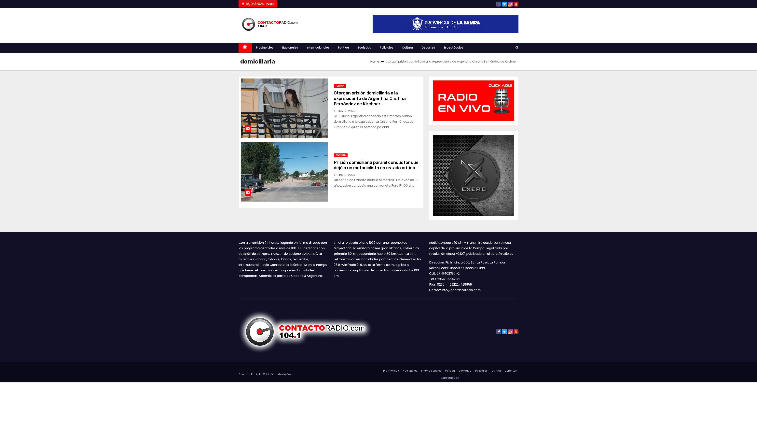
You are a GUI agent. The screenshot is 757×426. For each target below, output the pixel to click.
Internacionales (318, 48)
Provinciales (264, 48)
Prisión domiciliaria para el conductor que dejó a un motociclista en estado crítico (376, 165)
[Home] (245, 48)
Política (343, 48)
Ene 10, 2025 (346, 175)
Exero (290, 374)
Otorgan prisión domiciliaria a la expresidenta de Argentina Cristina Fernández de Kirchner (370, 98)
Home (374, 61)
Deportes (428, 48)
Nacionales (290, 48)
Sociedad (364, 48)
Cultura (407, 48)
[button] (517, 47)
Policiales (386, 48)
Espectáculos (453, 48)
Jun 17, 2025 (346, 111)
